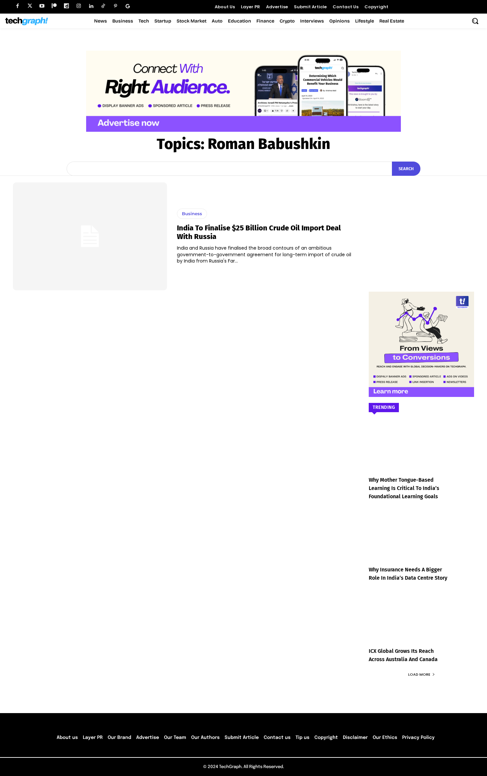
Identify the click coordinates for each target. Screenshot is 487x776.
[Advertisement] (421, 223)
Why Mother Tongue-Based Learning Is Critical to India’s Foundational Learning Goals (404, 488)
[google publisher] (127, 6)
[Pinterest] (115, 6)
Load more (419, 674)
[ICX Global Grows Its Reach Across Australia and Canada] (421, 623)
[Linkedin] (90, 6)
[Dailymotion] (66, 6)
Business (192, 213)
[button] (475, 21)
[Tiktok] (103, 6)
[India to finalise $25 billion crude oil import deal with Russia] (90, 236)
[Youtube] (41, 6)
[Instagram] (78, 6)
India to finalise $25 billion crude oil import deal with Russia (259, 232)
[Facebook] (17, 6)
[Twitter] (29, 6)
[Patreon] (54, 6)
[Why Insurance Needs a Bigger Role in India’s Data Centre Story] (421, 542)
